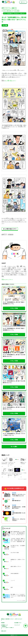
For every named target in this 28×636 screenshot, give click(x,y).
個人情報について (18, 622)
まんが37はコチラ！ (10, 80)
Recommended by (19, 600)
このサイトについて (18, 619)
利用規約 (2, 622)
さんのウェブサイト (7, 279)
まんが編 (17, 10)
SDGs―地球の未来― (8, 10)
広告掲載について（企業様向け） (7, 626)
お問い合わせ (3, 631)
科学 (15, 8)
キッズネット (6, 8)
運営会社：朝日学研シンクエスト (7, 619)
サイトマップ (17, 625)
